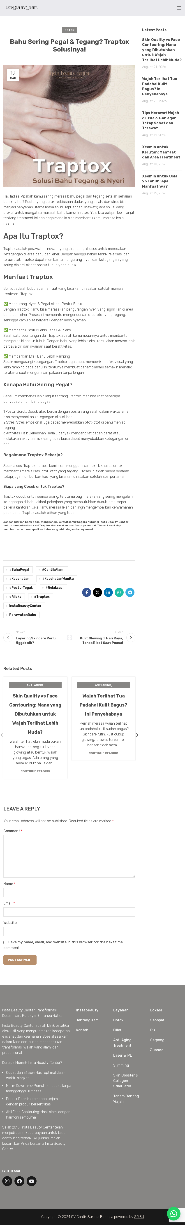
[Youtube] (32, 1181)
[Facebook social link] (86, 592)
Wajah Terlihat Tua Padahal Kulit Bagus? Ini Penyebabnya (103, 705)
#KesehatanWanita (58, 579)
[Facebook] (19, 1181)
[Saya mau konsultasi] (173, 1213)
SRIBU (139, 1217)
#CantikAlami (53, 570)
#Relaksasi (54, 588)
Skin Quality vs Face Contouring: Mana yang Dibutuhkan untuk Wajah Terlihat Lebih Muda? (35, 714)
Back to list (69, 637)
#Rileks (15, 597)
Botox (69, 30)
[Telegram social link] (129, 592)
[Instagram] (7, 1181)
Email (9, 903)
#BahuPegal (19, 570)
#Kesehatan (19, 579)
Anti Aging (35, 685)
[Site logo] (21, 7)
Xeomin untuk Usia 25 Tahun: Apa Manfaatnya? (159, 181)
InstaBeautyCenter (25, 606)
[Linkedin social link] (108, 592)
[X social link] (97, 592)
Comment (13, 831)
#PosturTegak (21, 588)
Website (10, 923)
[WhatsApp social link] (119, 592)
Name (9, 884)
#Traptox (42, 597)
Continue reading (35, 771)
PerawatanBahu (22, 615)
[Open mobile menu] (179, 7)
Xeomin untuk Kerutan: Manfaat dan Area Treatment (161, 152)
